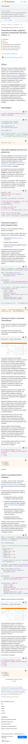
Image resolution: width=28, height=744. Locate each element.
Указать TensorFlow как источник (9, 728)
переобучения (14, 75)
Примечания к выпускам (7, 721)
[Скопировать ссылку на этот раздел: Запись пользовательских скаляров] (9, 477)
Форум (2, 706)
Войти (24, 1)
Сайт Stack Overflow (6, 724)
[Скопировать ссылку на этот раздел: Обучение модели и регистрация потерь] (18, 225)
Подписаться (22, 737)
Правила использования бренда (9, 726)
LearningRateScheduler (13, 505)
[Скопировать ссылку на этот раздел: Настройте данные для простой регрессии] (11, 152)
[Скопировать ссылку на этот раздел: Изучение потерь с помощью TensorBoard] (12, 321)
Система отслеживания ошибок (8, 719)
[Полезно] (20, 27)
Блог (2, 703)
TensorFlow (3, 24)
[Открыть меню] (2, 1)
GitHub (2, 708)
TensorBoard (5, 6)
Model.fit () (10, 246)
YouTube (3, 713)
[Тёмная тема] (23, 112)
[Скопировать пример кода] (26, 112)
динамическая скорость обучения (10, 484)
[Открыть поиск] (21, 2)
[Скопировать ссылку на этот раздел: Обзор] (7, 64)
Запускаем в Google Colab (10, 53)
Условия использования (7, 733)
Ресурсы (10, 24)
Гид (21, 24)
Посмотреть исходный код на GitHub (13, 57)
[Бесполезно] (22, 27)
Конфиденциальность (19, 733)
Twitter (2, 710)
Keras (23, 156)
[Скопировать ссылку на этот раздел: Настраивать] (12, 108)
